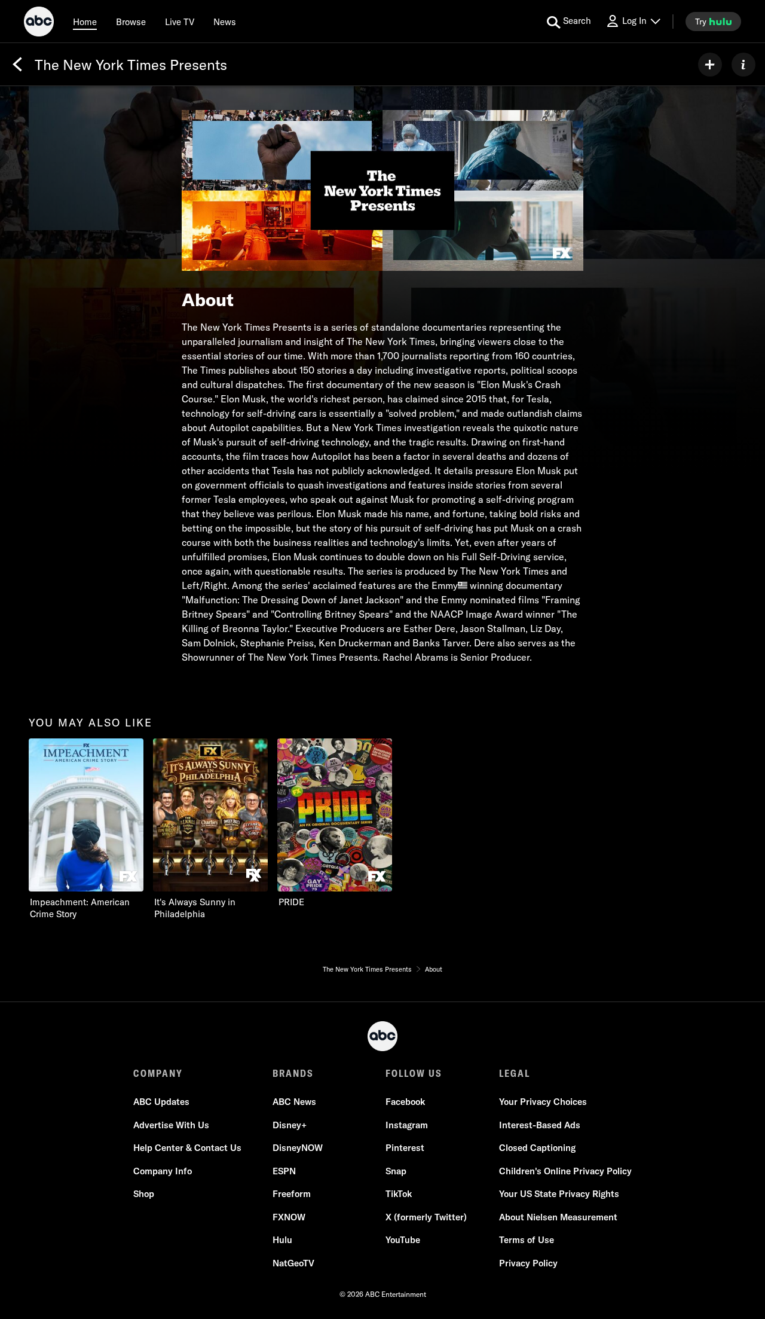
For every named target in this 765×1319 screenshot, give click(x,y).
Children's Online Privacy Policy (565, 1171)
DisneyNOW (298, 1147)
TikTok (398, 1193)
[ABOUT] (743, 65)
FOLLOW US (413, 1073)
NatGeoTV (293, 1263)
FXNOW (289, 1217)
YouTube (402, 1239)
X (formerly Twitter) (426, 1217)
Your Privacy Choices (543, 1101)
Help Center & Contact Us (187, 1147)
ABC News (294, 1101)
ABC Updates (161, 1101)
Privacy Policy (528, 1263)
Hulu (282, 1239)
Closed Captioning (537, 1147)
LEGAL (514, 1073)
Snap (395, 1171)
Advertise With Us (171, 1125)
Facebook (405, 1101)
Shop (143, 1193)
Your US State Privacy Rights (559, 1193)
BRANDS (293, 1073)
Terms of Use (526, 1239)
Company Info (162, 1171)
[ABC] (39, 23)
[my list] (710, 65)
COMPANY (158, 1073)
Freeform (292, 1193)
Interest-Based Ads (539, 1125)
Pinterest (404, 1147)
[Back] (17, 64)
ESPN (284, 1171)
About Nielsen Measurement (558, 1217)
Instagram (406, 1125)
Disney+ (290, 1125)
